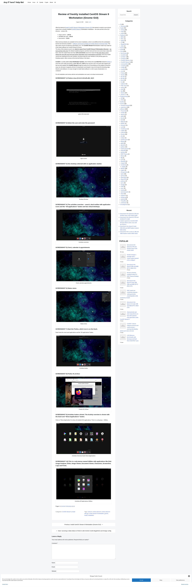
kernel (122, 80)
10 (69, 506)
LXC (122, 159)
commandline (124, 64)
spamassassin (124, 192)
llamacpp (123, 26)
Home (29, 2)
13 (74, 506)
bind (122, 119)
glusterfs (123, 145)
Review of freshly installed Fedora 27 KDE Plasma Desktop (133, 274)
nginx (122, 174)
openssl (123, 175)
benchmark (124, 53)
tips (122, 91)
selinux (123, 87)
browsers (123, 125)
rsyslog (123, 190)
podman (123, 181)
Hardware (122, 35)
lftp (121, 157)
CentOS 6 (123, 55)
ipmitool (123, 152)
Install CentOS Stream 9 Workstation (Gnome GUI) (78, 27)
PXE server (124, 85)
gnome (106, 513)
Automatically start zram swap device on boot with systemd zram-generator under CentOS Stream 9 (129, 315)
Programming (123, 96)
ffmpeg (122, 141)
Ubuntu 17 (123, 94)
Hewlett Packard (125, 105)
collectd (123, 132)
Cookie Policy (5, 584)
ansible (123, 112)
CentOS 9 (90, 511)
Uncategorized (124, 204)
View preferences (180, 580)
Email (53, 567)
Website (54, 571)
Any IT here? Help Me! (14, 2)
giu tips (123, 76)
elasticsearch (124, 139)
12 (72, 506)
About (51, 2)
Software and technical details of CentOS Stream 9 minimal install (90, 43)
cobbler (123, 130)
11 (70, 506)
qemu (122, 183)
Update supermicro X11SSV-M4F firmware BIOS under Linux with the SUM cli (129, 222)
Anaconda (123, 110)
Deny (161, 580)
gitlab (122, 143)
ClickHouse (124, 128)
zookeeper (123, 202)
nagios (122, 170)
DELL (122, 38)
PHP (122, 100)
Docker (123, 134)
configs (123, 67)
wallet (122, 33)
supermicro (124, 107)
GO (122, 98)
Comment (55, 543)
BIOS (122, 37)
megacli (123, 163)
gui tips (123, 78)
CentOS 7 (123, 56)
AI (37, 2)
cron (122, 71)
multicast (123, 83)
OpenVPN (123, 179)
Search (136, 14)
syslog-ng (123, 197)
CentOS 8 (123, 58)
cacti (122, 127)
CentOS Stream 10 (126, 60)
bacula (122, 118)
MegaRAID (124, 44)
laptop (122, 40)
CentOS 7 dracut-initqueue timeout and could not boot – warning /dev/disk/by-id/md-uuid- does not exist (129, 327)
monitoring (123, 165)
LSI (122, 42)
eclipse (123, 137)
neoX (90, 22)
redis (122, 186)
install (73, 511)
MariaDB (123, 161)
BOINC (123, 123)
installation (91, 515)
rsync (122, 188)
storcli (122, 193)
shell (122, 89)
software (122, 109)
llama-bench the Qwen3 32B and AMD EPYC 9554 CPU (132, 266)
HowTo (122, 47)
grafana (123, 147)
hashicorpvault (125, 148)
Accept (141, 580)
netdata (124, 166)
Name (53, 562)
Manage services (184, 584)
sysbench (123, 195)
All (55, 2)
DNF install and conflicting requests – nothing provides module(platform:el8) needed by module (129, 294)
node (122, 31)
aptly (122, 116)
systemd (123, 199)
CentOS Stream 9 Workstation (96, 513)
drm (122, 136)
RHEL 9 (109, 61)
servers (122, 103)
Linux (33, 2)
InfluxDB (123, 150)
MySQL (123, 168)
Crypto (46, 2)
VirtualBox (123, 201)
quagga (123, 184)
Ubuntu (123, 92)
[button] (189, 576)
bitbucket (123, 121)
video (122, 46)
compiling (123, 65)
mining (122, 29)
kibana (122, 156)
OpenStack (124, 177)
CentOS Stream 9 (76, 29)
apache (123, 114)
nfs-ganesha (124, 172)
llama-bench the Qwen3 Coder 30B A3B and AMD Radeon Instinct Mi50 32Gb (129, 228)
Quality (41, 2)
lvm (122, 82)
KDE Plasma (124, 154)
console (123, 69)
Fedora (123, 73)
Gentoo (123, 74)
